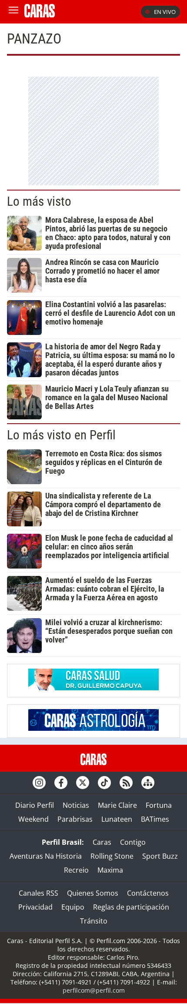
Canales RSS (38, 893)
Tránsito (93, 921)
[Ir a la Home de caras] (39, 15)
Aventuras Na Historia (46, 856)
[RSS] (126, 782)
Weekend (33, 819)
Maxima (110, 870)
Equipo (72, 907)
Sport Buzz (160, 856)
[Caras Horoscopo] (93, 728)
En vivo (165, 12)
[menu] (13, 11)
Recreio (76, 870)
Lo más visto (39, 201)
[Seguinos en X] (82, 782)
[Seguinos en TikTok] (104, 782)
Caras (102, 842)
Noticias (76, 805)
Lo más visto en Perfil (61, 435)
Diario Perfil (34, 805)
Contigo (133, 842)
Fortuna (159, 805)
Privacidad (35, 907)
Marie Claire (117, 805)
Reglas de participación (131, 907)
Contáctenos (148, 893)
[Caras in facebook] (60, 782)
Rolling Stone (112, 856)
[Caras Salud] (93, 688)
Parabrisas (75, 819)
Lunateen (116, 819)
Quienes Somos (92, 893)
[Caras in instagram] (39, 782)
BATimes (155, 819)
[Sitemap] (147, 782)
